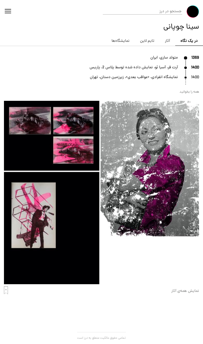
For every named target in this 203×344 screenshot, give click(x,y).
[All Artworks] (101, 283)
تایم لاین (147, 41)
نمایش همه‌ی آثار (185, 291)
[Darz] (193, 11)
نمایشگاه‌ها (121, 41)
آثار (167, 41)
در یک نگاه (189, 41)
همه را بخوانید (189, 91)
